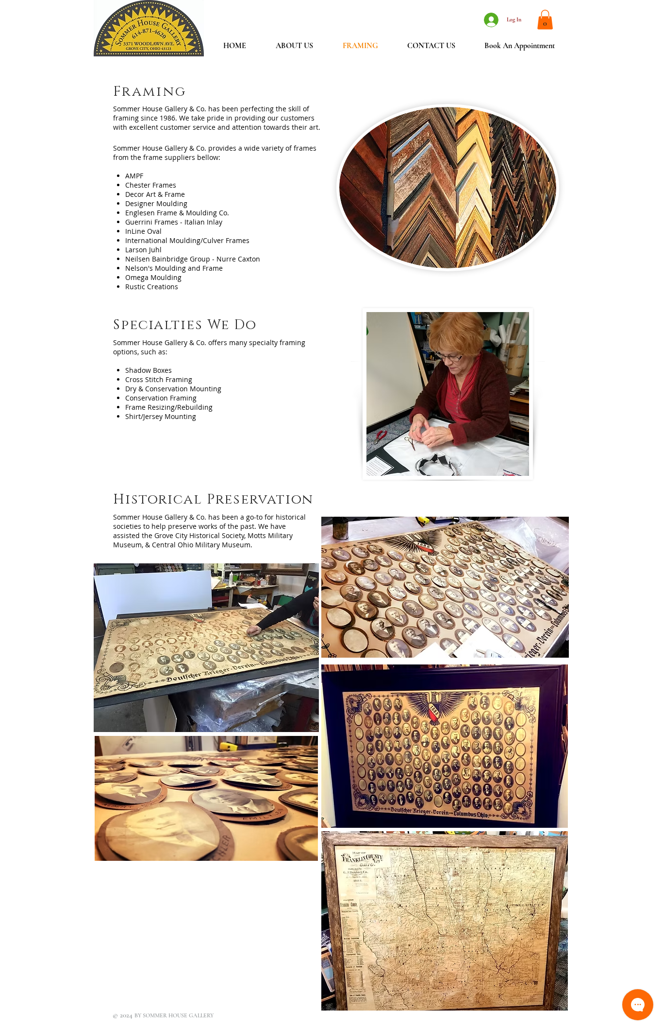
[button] (545, 20)
